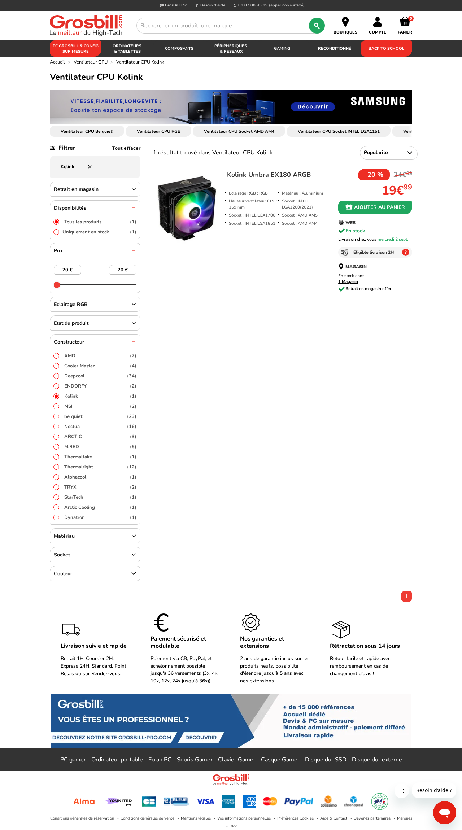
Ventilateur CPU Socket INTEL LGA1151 (339, 131)
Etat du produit (71, 323)
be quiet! (100, 416)
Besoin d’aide (212, 5)
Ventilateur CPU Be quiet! (87, 131)
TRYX (100, 487)
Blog (233, 826)
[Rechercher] (317, 26)
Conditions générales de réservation (82, 818)
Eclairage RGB (71, 304)
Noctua (100, 426)
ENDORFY (100, 386)
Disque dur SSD (325, 760)
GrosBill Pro (176, 5)
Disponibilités (70, 208)
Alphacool (100, 477)
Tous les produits (100, 222)
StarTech (100, 497)
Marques (404, 818)
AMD (100, 356)
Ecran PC (159, 760)
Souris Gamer (195, 760)
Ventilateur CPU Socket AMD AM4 (239, 131)
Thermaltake (100, 457)
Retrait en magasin (76, 189)
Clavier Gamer (237, 760)
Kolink (100, 396)
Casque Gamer (280, 760)
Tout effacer (126, 148)
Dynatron (100, 517)
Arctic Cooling (100, 507)
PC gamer (73, 760)
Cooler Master (100, 366)
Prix (58, 250)
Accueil (57, 62)
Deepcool (100, 376)
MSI (100, 406)
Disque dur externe (377, 760)
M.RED (100, 447)
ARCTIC (100, 436)
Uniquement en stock (99, 232)
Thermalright (100, 467)
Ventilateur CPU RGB (158, 131)
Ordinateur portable (117, 760)
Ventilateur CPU (91, 62)
